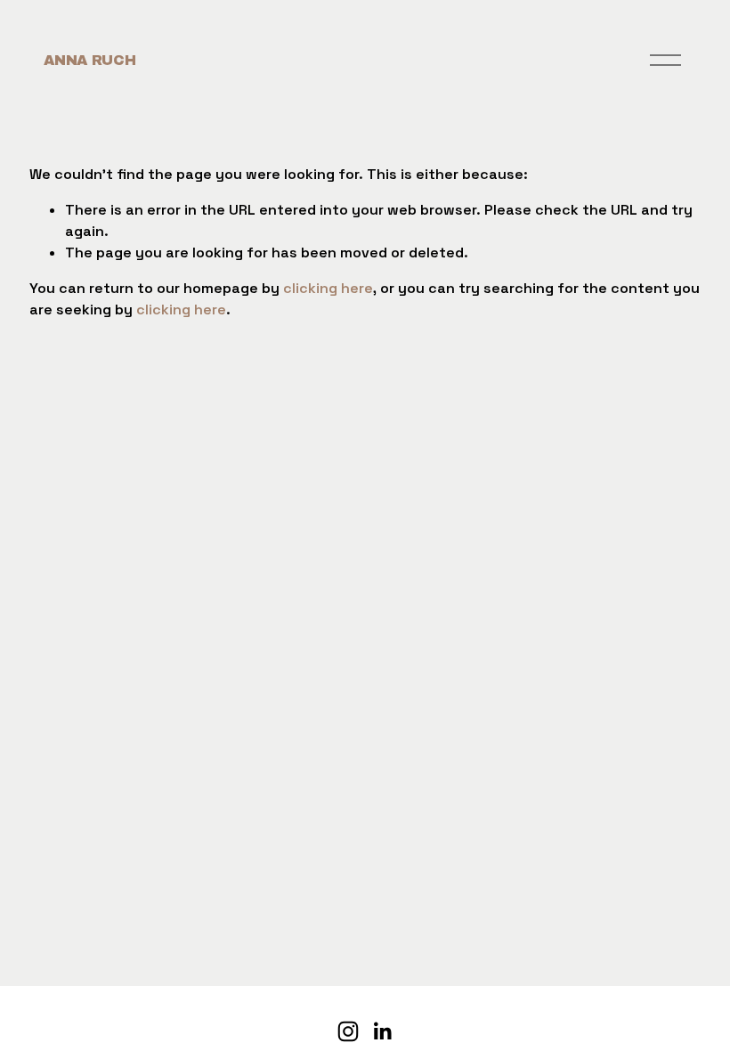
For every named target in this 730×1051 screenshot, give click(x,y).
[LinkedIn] (382, 1031)
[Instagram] (348, 1031)
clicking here (328, 288)
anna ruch (89, 60)
